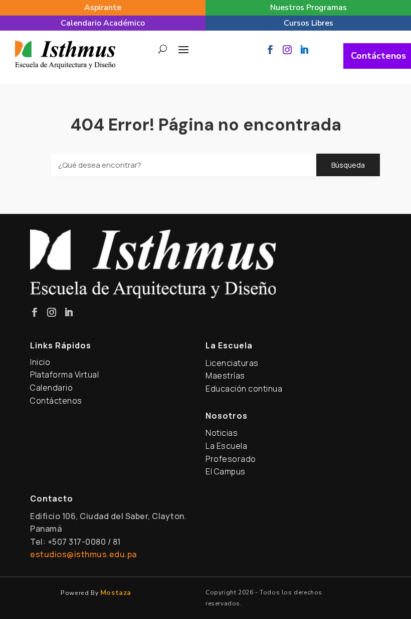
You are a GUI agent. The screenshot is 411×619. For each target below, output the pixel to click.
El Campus (226, 471)
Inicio (40, 361)
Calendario (51, 387)
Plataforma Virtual (64, 374)
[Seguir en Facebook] (270, 50)
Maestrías (225, 375)
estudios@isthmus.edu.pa (83, 554)
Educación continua (244, 388)
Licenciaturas (232, 362)
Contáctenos (378, 56)
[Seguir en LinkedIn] (304, 50)
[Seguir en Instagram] (287, 50)
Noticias (222, 432)
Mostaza (115, 592)
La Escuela (226, 445)
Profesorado (231, 458)
